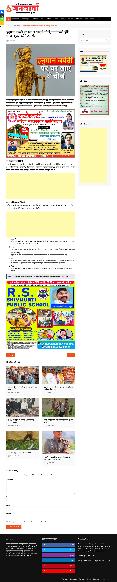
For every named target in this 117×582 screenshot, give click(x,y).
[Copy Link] (2, 23)
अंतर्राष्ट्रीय (35, 19)
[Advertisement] (40, 186)
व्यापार (56, 19)
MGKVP (84, 560)
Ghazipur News (88, 548)
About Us (65, 579)
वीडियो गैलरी (79, 19)
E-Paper (100, 19)
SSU (90, 560)
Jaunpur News (87, 546)
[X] (2, 15)
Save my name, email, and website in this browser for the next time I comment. (32, 522)
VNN (108, 560)
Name (8, 497)
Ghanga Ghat (97, 560)
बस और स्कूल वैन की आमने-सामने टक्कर (21, 453)
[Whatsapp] (2, 19)
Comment (10, 479)
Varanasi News (83, 544)
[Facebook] (2, 12)
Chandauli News (99, 548)
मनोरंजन (49, 19)
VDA (104, 560)
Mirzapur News (94, 544)
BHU (79, 560)
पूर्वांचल (92, 19)
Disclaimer (96, 579)
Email (8, 505)
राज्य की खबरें (15, 19)
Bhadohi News (98, 546)
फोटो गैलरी (70, 19)
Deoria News (99, 551)
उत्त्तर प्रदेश (25, 19)
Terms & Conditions (85, 579)
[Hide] (0, 26)
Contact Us (73, 579)
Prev (11, 355)
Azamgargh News (88, 551)
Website (9, 513)
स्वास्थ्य (63, 19)
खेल (42, 19)
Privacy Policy (106, 579)
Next (69, 355)
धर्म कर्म (86, 19)
